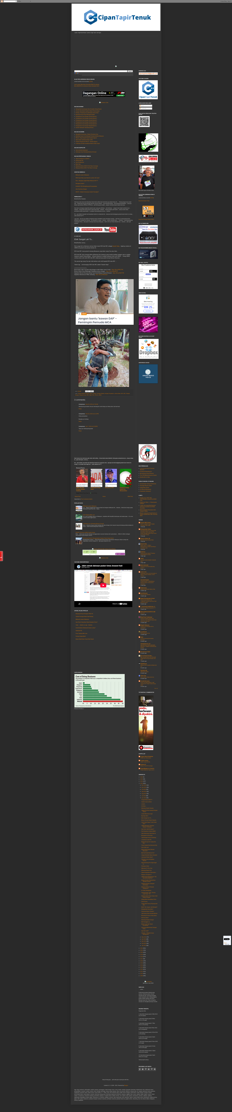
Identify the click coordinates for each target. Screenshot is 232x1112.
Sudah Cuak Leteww (146, 801)
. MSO (142, 558)
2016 (141, 960)
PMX (87, 395)
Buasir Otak (144, 544)
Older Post (130, 496)
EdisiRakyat (144, 663)
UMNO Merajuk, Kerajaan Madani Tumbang (80, 489)
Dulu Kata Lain (145, 847)
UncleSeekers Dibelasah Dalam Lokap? (86, 627)
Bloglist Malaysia (145, 625)
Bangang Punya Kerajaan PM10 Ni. (84, 613)
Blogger (126, 1085)
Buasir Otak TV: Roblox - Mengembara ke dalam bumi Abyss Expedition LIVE (148, 547)
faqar (142, 637)
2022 (141, 948)
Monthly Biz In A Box (145, 477)
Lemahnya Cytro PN (146, 839)
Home (104, 496)
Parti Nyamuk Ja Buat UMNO (148, 831)
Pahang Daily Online (146, 529)
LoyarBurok (144, 631)
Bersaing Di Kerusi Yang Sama (149, 915)
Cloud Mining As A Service (147, 768)
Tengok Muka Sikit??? (146, 799)
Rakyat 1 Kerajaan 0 (146, 874)
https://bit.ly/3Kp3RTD (112, 271)
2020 (141, 952)
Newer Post (77, 496)
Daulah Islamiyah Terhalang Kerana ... (85, 127)
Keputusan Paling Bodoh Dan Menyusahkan (124, 489)
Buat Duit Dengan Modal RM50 (146, 219)
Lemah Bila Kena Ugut (147, 813)
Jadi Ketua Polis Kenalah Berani (149, 913)
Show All (156, 688)
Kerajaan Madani (100, 393)
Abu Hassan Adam (145, 651)
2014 (141, 965)
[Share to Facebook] (91, 391)
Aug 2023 (144, 793)
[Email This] (86, 391)
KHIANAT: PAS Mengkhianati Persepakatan (86, 186)
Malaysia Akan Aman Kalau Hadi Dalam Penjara (149, 896)
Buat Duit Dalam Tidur (144, 200)
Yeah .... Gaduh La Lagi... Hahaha (84, 625)
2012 (141, 969)
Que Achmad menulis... (146, 655)
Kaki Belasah (144, 593)
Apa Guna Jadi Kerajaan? (147, 829)
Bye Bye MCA (144, 816)
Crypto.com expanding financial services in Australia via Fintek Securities (148, 507)
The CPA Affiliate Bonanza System (148, 475)
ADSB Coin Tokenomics (146, 757)
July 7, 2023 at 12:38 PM (91, 426)
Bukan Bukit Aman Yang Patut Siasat (85, 639)
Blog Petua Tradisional (146, 617)
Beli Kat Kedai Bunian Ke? (147, 853)
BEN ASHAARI (144, 565)
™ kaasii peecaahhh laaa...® (148, 606)
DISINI (90, 81)
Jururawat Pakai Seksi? (147, 857)
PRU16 (96, 395)
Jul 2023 (144, 795)
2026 (141, 777)
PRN (93, 395)
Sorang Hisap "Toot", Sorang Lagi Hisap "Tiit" (148, 893)
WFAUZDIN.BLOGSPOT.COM (148, 611)
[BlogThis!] (88, 391)
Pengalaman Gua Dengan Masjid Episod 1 (86, 125)
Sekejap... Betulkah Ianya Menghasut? (147, 933)
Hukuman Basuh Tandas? (147, 911)
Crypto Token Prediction (147, 756)
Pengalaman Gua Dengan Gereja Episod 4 (86, 122)
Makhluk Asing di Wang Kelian (147, 539)
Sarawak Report (145, 580)
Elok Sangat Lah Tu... (146, 818)
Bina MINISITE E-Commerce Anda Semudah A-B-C (86, 86)
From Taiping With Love (89, 515)
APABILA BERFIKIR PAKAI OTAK (148, 589)
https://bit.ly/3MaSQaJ (102, 274)
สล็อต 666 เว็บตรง (145, 671)
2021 (141, 950)
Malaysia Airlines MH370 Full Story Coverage (87, 166)
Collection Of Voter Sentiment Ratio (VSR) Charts (88, 143)
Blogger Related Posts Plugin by (83, 493)
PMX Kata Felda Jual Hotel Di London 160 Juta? (88, 178)
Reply (80, 408)
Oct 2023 (144, 789)
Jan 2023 (144, 945)
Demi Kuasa (144, 901)
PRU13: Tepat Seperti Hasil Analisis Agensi (86, 138)
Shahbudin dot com (145, 643)
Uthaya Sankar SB (145, 538)
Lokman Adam (117, 393)
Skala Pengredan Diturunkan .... (149, 872)
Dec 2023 (144, 785)
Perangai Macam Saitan (146, 485)
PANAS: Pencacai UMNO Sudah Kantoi (85, 532)
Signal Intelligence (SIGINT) (82, 158)
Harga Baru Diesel (144, 487)
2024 (141, 781)
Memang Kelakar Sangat (147, 919)
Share (225, 943)
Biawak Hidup (89, 393)
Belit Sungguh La (145, 922)
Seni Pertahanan (80, 162)
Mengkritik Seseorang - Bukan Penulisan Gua (87, 134)
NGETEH (143, 613)
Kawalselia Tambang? (145, 491)
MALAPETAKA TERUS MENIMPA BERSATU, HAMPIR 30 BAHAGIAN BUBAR (148, 646)
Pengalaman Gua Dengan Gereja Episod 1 (86, 116)
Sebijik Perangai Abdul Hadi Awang (84, 616)
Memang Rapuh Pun (146, 870)
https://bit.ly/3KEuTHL (117, 269)
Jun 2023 (144, 797)
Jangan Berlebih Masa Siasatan (149, 855)
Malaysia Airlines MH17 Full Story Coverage (86, 168)
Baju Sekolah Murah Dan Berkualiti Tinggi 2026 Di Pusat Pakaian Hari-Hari (148, 658)
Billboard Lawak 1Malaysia (82, 175)
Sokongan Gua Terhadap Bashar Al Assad (86, 152)
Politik (90, 395)
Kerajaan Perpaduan (109, 393)
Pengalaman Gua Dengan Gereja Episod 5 (86, 123)
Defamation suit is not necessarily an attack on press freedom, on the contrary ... (149, 575)
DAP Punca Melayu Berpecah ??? (148, 607)
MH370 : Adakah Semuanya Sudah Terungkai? (87, 192)
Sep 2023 (144, 791)
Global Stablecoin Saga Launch (147, 769)
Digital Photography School (148, 598)
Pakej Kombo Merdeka (146, 594)
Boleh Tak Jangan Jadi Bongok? (149, 907)
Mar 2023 (144, 941)
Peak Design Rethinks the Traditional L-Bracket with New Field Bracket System (148, 601)
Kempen (94, 393)
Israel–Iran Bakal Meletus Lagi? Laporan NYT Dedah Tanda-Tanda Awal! (148, 684)
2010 (141, 973)
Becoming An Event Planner (147, 473)
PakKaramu (144, 588)
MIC (125, 393)
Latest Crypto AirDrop (145, 761)
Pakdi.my (143, 552)
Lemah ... (143, 804)
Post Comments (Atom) (86, 499)
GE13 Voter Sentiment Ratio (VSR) (84, 139)
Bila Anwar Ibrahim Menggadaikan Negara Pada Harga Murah (98, 538)
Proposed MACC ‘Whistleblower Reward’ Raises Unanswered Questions (148, 583)
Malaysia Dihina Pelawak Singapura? (147, 887)
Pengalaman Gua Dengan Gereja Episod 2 (86, 118)
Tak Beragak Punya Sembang (148, 837)
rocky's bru (143, 572)
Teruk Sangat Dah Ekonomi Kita (149, 845)
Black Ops (78, 164)
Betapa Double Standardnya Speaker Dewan (148, 881)
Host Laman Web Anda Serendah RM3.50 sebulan (86, 84)
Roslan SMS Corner (146, 522)
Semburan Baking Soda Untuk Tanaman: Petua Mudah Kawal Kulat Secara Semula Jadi (148, 620)
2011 (141, 971)
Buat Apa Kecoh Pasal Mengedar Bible (85, 114)
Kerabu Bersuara (145, 681)
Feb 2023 (144, 943)
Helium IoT (143, 764)
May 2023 (144, 937)
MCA (122, 393)
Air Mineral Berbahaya (145, 489)
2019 (141, 954)
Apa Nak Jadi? (145, 930)
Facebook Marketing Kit (146, 471)
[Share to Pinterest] (93, 391)
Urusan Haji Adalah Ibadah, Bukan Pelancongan (88, 111)
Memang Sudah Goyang (147, 808)
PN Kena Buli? (145, 917)
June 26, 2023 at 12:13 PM (92, 413)
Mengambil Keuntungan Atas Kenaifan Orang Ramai (89, 109)
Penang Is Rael (145, 866)
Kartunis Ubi (144, 670)
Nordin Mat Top (79, 160)
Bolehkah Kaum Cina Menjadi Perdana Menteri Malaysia (90, 136)
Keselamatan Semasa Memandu (148, 483)
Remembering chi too (145, 633)
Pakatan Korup (82, 395)
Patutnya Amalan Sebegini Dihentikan (147, 884)
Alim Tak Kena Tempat (81, 189)
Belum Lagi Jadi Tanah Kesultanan (147, 924)
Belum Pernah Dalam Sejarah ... (149, 820)
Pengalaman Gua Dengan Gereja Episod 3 (86, 120)
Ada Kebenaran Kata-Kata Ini (148, 833)
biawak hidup (116, 246)
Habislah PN (79, 630)
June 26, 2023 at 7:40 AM (91, 404)
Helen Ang (143, 675)
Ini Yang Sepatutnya (146, 890)
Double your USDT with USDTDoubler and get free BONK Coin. (148, 499)
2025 (141, 779)
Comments (143, 108)
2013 (141, 967)
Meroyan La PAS (109, 487)
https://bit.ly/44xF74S (118, 273)
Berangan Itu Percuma (146, 835)
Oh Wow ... (144, 806)
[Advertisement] (107, 57)
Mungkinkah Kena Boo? (147, 909)
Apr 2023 (144, 939)
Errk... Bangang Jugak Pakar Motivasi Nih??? (87, 180)
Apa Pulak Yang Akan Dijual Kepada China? (87, 622)
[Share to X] (89, 391)
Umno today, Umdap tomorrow (147, 677)
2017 (141, 958)
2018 (141, 956)
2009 (141, 975)
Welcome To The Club (146, 868)
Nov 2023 (144, 787)
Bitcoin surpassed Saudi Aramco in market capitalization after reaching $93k (148, 514)
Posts (142, 105)
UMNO (100, 395)
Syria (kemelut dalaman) (82, 150)
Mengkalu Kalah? (80, 183)
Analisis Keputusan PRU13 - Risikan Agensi (86, 141)
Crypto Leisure (144, 760)
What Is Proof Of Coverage (147, 765)
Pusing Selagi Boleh (81, 636)
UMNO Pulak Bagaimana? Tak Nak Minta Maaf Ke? (148, 877)
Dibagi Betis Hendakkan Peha (148, 899)
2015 (141, 963)
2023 (141, 783)
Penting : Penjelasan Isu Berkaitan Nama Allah (87, 112)
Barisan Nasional (82, 393)
